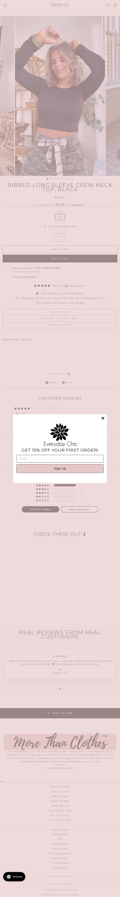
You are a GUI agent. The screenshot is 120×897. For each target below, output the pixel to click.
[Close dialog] (103, 418)
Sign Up (60, 468)
